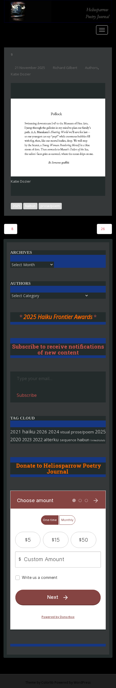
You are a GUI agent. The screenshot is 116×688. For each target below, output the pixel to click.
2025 (16, 206)
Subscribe (27, 395)
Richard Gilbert (65, 67)
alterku (51, 439)
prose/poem (50, 206)
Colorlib (47, 682)
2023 (27, 440)
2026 (41, 432)
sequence (68, 439)
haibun (30, 206)
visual (65, 432)
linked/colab (97, 440)
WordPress (82, 682)
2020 (15, 439)
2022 (38, 439)
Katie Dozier (21, 74)
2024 (53, 432)
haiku (28, 431)
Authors (91, 67)
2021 (15, 432)
